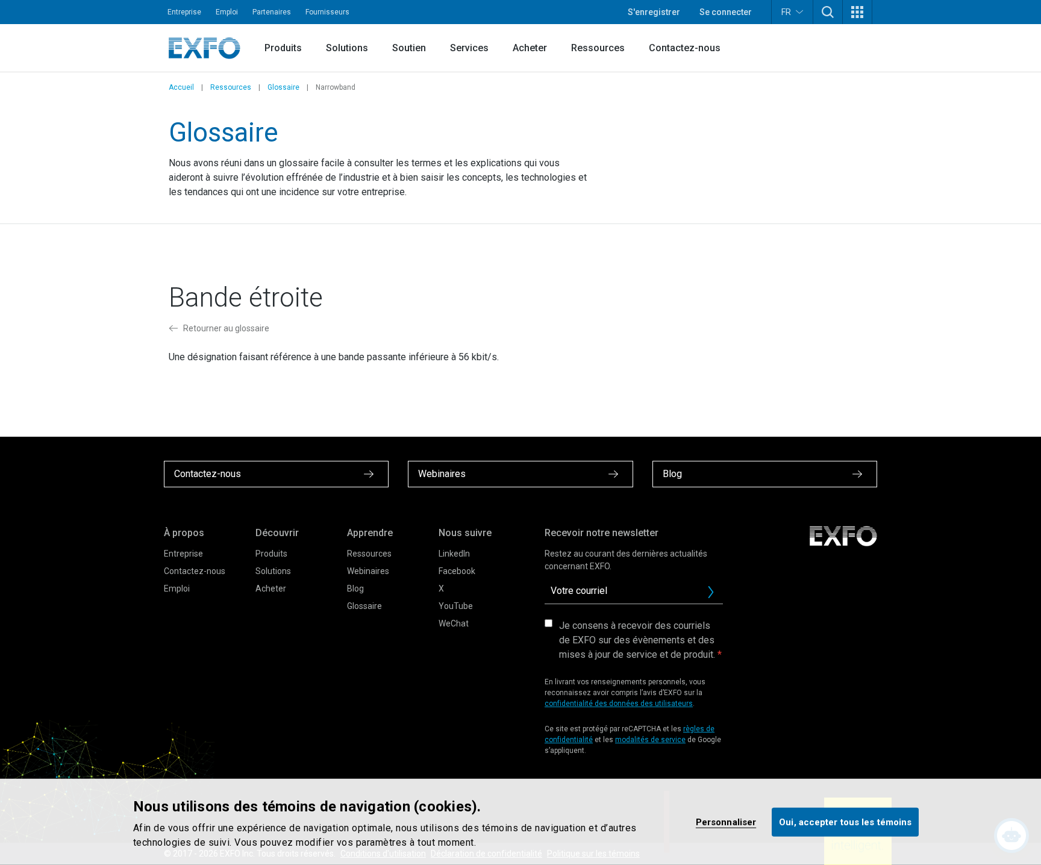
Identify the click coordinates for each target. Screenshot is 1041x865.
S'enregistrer (654, 12)
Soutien (409, 48)
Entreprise (184, 12)
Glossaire (283, 87)
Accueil (181, 87)
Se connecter (725, 12)
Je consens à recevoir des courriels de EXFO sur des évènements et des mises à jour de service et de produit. (637, 640)
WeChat (454, 623)
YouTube (456, 606)
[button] (827, 12)
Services (469, 48)
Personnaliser (726, 821)
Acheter (530, 48)
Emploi (227, 12)
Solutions (347, 48)
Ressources (598, 48)
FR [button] (786, 12)
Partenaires (271, 12)
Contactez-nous (685, 48)
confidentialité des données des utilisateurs (619, 703)
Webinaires (368, 571)
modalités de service (650, 739)
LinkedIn (454, 553)
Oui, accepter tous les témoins (845, 821)
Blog (355, 588)
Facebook (457, 571)
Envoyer (711, 592)
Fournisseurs (327, 12)
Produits (283, 48)
